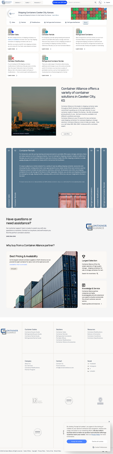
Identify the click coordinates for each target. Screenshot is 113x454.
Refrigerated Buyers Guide (33, 334)
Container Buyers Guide (32, 332)
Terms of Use (49, 451)
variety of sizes (24, 160)
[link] (22, 39)
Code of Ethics (27, 451)
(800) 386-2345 (11, 236)
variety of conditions (13, 39)
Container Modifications (63, 340)
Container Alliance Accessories (65, 342)
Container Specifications (95, 338)
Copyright (34, 451)
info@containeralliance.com (65, 367)
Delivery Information (94, 334)
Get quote (13, 269)
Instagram (93, 366)
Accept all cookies (76, 441)
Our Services (29, 365)
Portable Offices (61, 338)
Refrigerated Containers (63, 336)
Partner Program (30, 369)
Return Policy (57, 451)
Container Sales (61, 332)
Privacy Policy (41, 451)
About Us (28, 363)
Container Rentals (61, 334)
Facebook (93, 363)
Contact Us (59, 363)
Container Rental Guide (32, 336)
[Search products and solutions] (95, 2)
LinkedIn (92, 371)
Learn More (55, 15)
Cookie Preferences (101, 447)
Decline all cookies (97, 441)
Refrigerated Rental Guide (33, 338)
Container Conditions (94, 336)
